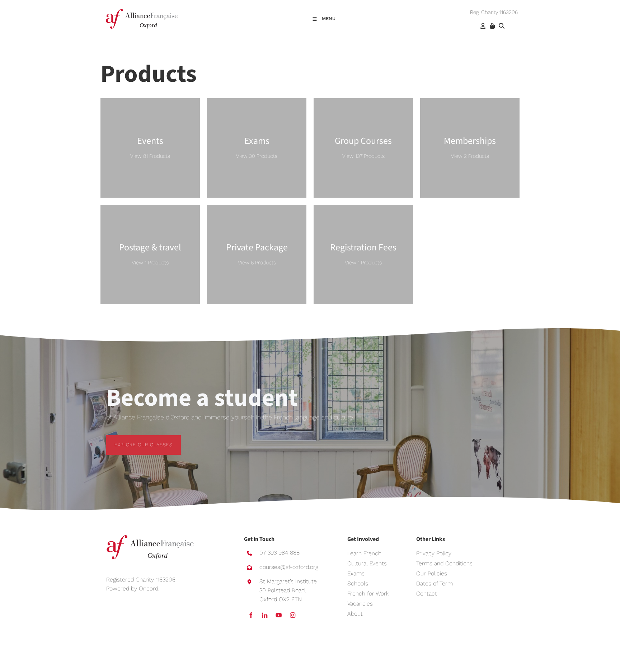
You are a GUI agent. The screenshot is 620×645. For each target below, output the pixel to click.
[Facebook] (250, 615)
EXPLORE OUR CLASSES (135, 439)
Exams (356, 573)
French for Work (368, 593)
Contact (426, 593)
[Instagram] (292, 615)
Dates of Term (434, 583)
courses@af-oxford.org (288, 567)
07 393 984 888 (279, 552)
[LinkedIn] (264, 615)
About (355, 613)
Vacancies (360, 603)
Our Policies (431, 573)
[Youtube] (278, 615)
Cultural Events (367, 563)
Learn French (364, 553)
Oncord (148, 588)
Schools (357, 583)
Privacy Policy (433, 553)
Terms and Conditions (444, 563)
